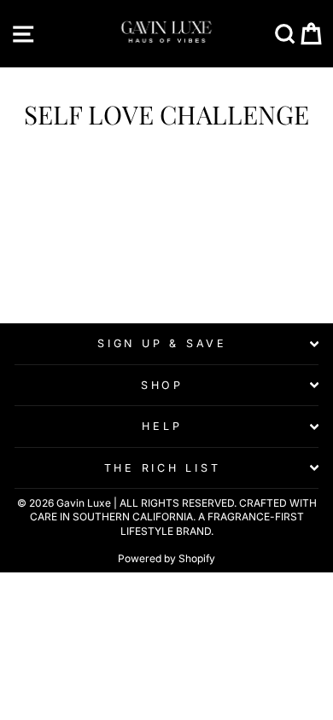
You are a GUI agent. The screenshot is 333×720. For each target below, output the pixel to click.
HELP (162, 426)
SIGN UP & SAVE (162, 343)
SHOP (162, 385)
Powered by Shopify (166, 558)
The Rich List (162, 468)
